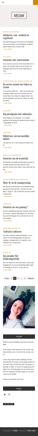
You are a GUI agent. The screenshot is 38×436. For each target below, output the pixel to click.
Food (4, 57)
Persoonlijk (7, 133)
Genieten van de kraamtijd (15, 158)
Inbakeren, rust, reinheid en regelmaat (16, 36)
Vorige (7, 278)
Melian (16, 430)
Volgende (31, 278)
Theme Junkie (31, 430)
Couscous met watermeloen (16, 60)
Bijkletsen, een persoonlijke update (16, 137)
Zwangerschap (16, 155)
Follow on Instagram (20, 418)
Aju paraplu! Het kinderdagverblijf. (11, 257)
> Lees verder (7, 49)
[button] (2, 2)
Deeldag (21, 81)
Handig (9, 228)
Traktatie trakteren (12, 231)
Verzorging (15, 32)
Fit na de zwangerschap (11, 179)
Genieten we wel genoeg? (15, 207)
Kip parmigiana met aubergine (17, 114)
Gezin (9, 57)
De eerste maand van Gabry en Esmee (17, 85)
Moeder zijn (7, 32)
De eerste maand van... (10, 81)
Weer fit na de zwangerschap (17, 183)
